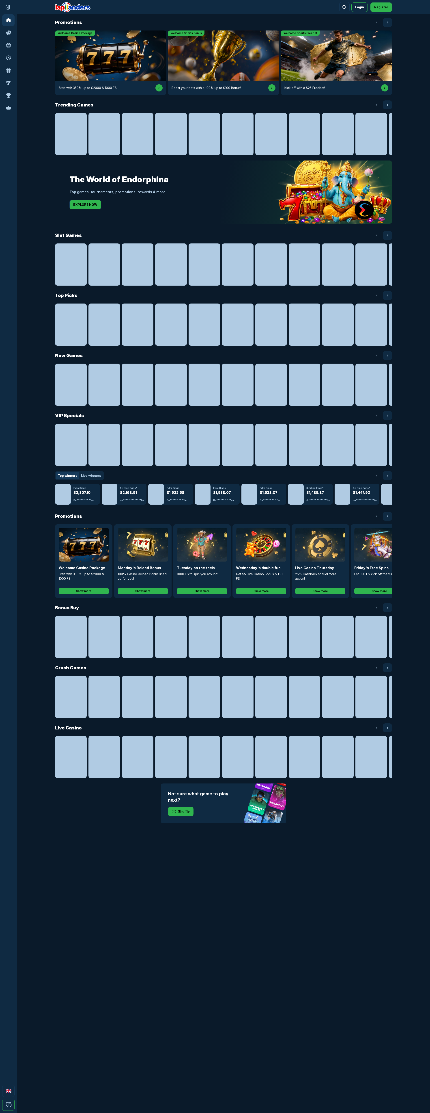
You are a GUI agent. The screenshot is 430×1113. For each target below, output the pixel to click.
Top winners (67, 475)
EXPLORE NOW (85, 204)
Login (359, 7)
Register (381, 7)
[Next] (387, 22)
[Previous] (376, 22)
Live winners (91, 475)
